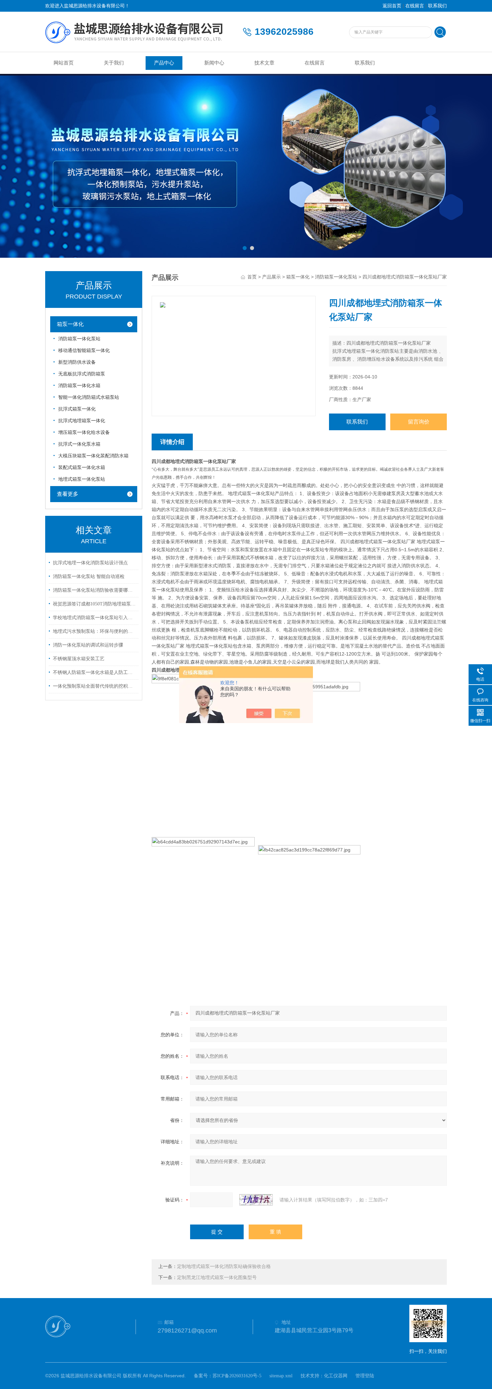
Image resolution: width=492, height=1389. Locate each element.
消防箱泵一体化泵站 (79, 338)
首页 (252, 276)
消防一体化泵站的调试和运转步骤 (88, 645)
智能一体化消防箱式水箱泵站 (88, 397)
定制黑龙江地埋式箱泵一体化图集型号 (217, 1277)
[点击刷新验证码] (256, 1199)
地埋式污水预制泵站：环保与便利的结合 (95, 631)
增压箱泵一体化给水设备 (84, 432)
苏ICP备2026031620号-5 (237, 1375)
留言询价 (418, 422)
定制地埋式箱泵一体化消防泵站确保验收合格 (224, 1266)
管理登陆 (364, 1375)
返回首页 (392, 5)
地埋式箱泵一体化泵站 (81, 479)
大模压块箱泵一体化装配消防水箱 (93, 455)
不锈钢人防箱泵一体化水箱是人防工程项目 (95, 672)
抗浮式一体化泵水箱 (79, 444)
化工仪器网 (335, 1375)
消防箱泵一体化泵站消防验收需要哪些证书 (95, 590)
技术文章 (264, 63)
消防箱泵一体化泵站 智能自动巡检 (89, 576)
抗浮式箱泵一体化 (77, 409)
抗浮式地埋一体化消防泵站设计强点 (90, 562)
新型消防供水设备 (77, 362)
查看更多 (67, 494)
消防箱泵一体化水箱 (79, 385)
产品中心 (164, 63)
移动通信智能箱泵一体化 (84, 350)
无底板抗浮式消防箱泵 (81, 373)
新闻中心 (214, 63)
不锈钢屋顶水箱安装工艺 (78, 658)
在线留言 (414, 5)
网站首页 (64, 63)
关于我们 (114, 63)
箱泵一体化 (70, 324)
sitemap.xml (281, 1375)
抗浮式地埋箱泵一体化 (81, 420)
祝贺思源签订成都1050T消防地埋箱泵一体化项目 (95, 603)
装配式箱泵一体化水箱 (81, 467)
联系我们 (437, 5)
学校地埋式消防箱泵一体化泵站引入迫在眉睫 (95, 617)
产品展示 (271, 276)
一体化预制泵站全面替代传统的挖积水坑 (95, 686)
